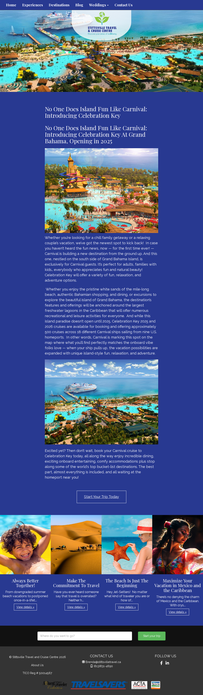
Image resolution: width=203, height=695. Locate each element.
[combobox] (84, 636)
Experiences (32, 5)
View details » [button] (25, 607)
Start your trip (151, 635)
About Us (37, 665)
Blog (79, 5)
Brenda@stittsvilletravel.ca (103, 662)
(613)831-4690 (103, 666)
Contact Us (123, 5)
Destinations (59, 5)
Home (11, 5)
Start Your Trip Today (101, 497)
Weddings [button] (98, 5)
